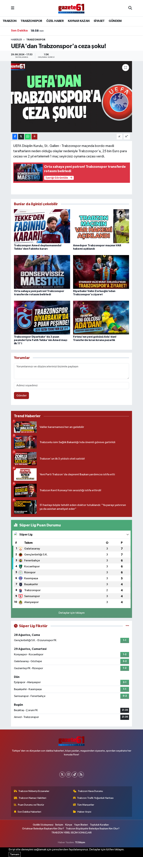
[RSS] (81, 774)
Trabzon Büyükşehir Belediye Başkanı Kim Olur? (92, 828)
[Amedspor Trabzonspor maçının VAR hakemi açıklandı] (101, 226)
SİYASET (99, 21)
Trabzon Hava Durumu (90, 791)
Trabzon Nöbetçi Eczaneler (33, 791)
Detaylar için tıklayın (72, 612)
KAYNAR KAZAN (79, 21)
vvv (37, 30)
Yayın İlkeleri (81, 824)
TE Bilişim (80, 842)
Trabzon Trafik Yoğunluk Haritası (95, 798)
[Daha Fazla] (34, 137)
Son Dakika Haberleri (29, 811)
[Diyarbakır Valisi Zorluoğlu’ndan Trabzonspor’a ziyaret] (101, 271)
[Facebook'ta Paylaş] (14, 137)
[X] (62, 774)
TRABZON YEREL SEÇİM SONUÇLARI (71, 832)
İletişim (59, 824)
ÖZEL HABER (55, 21)
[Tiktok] (75, 774)
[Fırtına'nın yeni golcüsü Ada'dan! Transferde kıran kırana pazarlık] (101, 317)
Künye (68, 824)
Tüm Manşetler (85, 804)
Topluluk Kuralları (99, 824)
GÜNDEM (115, 21)
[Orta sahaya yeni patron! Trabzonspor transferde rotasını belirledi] (42, 271)
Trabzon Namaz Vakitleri (32, 798)
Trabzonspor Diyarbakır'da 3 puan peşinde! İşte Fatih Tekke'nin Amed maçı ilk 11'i (40, 340)
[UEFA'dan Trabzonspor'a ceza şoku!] (71, 96)
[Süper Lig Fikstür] (127, 626)
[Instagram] (68, 774)
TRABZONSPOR (31, 21)
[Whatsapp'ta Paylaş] (28, 137)
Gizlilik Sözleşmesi (43, 824)
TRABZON (10, 21)
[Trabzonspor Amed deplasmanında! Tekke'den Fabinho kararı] (42, 226)
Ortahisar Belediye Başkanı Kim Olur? (43, 828)
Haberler (16, 39)
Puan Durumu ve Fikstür (31, 804)
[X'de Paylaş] (21, 137)
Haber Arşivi (84, 811)
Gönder (21, 395)
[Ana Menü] (12, 8)
